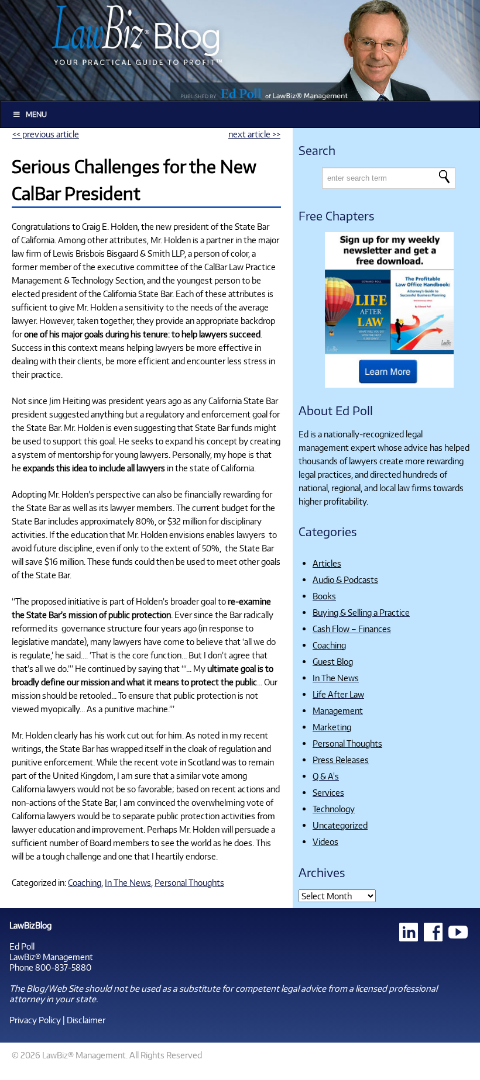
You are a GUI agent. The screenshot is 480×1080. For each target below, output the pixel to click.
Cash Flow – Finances (352, 628)
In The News (128, 882)
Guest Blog (333, 661)
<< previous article (45, 134)
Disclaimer (86, 1020)
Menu (36, 114)
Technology (334, 808)
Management (338, 710)
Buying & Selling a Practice (361, 612)
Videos (325, 841)
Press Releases (341, 759)
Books (324, 596)
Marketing (332, 727)
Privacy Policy (35, 1020)
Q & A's (326, 776)
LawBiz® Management (51, 956)
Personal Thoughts (189, 882)
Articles (327, 563)
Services (328, 792)
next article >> (254, 134)
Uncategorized (340, 825)
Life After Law (338, 694)
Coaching (84, 882)
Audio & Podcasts (345, 579)
